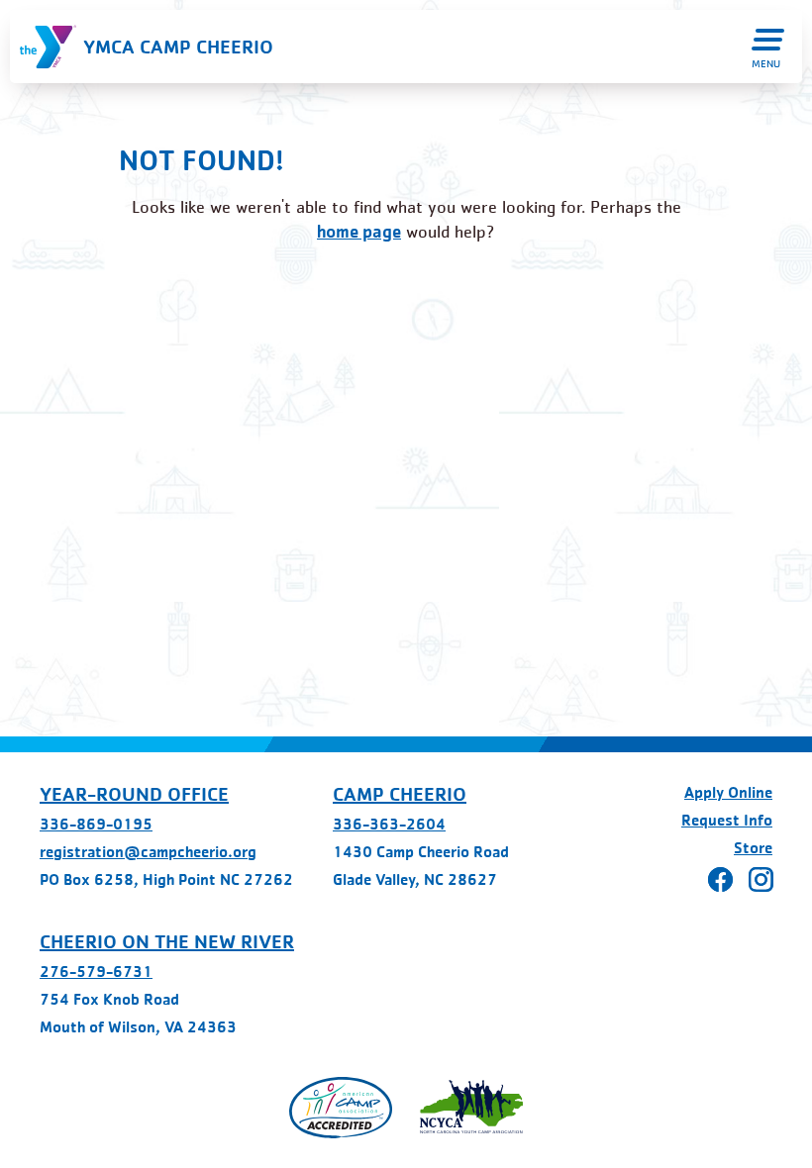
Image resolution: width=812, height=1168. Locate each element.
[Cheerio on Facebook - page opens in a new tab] (720, 879)
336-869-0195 (96, 824)
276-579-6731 (96, 971)
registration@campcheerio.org (148, 851)
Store (753, 847)
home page (359, 231)
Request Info (726, 820)
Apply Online (728, 792)
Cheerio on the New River (167, 941)
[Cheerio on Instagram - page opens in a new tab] (761, 879)
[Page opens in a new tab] (340, 1107)
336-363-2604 (389, 824)
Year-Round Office (134, 794)
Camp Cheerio (399, 794)
